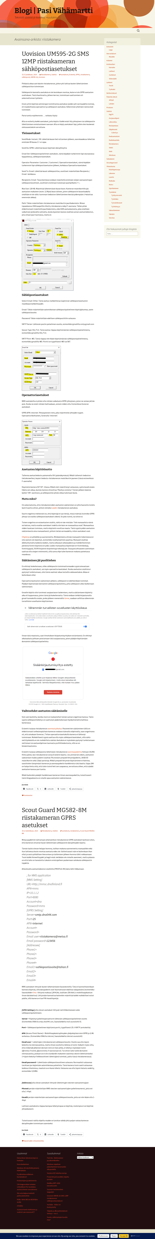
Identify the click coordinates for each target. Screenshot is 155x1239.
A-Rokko (20, 1206)
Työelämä (112, 192)
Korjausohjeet (114, 118)
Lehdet (111, 104)
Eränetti (72, 74)
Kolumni (109, 60)
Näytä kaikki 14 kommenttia (34, 1141)
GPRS (78, 74)
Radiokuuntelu (114, 140)
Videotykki (113, 79)
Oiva (34, 992)
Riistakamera (46, 74)
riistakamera (85, 74)
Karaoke (112, 67)
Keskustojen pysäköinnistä (26, 1180)
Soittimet (112, 75)
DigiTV (111, 114)
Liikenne (112, 173)
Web (110, 151)
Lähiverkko (113, 122)
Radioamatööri (114, 136)
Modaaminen (113, 126)
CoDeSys (114, 132)
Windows (112, 155)
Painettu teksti (112, 97)
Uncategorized (112, 163)
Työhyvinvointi (116, 195)
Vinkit (111, 148)
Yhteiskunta (111, 166)
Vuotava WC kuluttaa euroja (57, 1173)
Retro (111, 184)
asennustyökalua (55, 728)
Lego (111, 50)
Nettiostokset (112, 93)
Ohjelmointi (113, 129)
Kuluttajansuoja (114, 169)
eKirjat (111, 100)
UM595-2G (34, 77)
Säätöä (54, 74)
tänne (66, 598)
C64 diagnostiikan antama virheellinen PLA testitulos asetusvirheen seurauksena (27, 1187)
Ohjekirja (25, 537)
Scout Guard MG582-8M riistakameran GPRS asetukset (54, 818)
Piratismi (110, 107)
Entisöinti (110, 47)
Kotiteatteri (111, 64)
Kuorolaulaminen (23, 1164)
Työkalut (112, 89)
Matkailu (112, 181)
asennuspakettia (75, 752)
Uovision (42, 77)
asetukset (64, 74)
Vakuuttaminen (114, 210)
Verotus (112, 218)
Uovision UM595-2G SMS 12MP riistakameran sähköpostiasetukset (55, 61)
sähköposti (26, 77)
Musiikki (112, 57)
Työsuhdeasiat (116, 203)
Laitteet (112, 71)
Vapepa (111, 214)
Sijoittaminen (113, 188)
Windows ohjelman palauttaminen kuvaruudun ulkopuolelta (56, 1166)
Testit (111, 85)
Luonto (111, 177)
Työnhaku (114, 199)
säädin (54, 508)
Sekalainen (110, 159)
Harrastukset (111, 53)
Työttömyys (115, 206)
